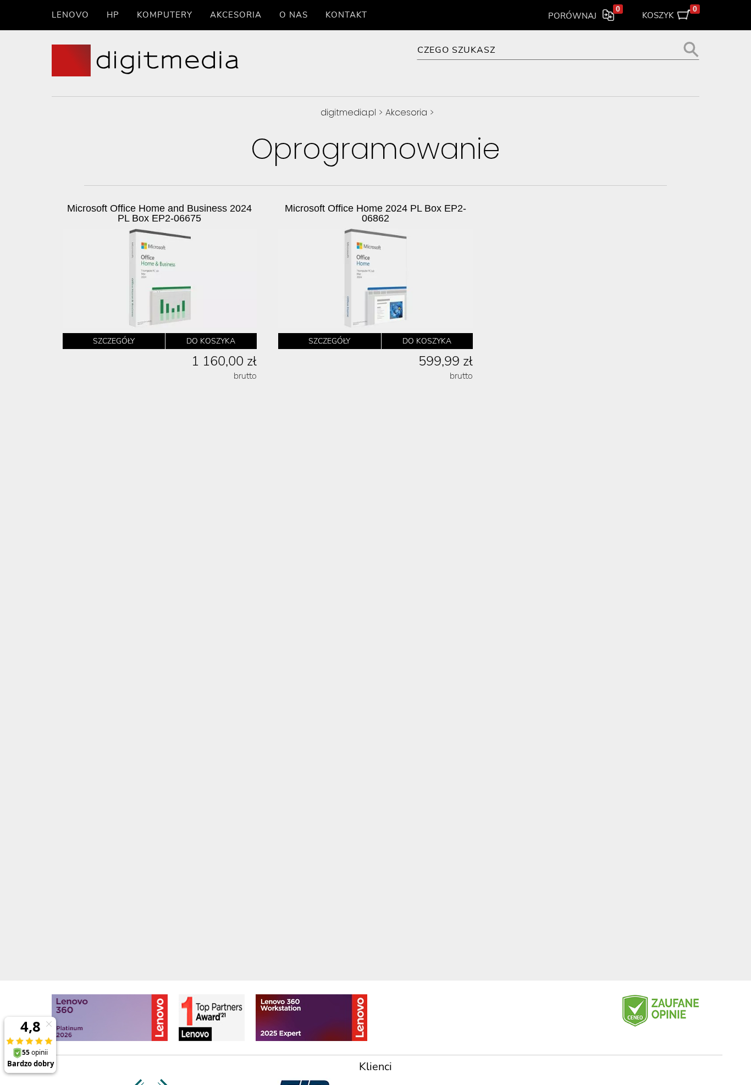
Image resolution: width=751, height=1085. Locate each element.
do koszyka (210, 341)
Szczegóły (114, 341)
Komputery (164, 14)
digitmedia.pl (348, 112)
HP (113, 14)
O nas (293, 14)
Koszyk (670, 13)
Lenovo (70, 14)
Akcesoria (236, 14)
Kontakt (346, 14)
